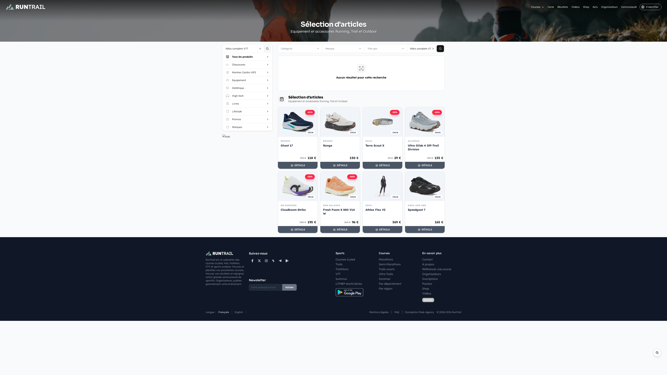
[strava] (273, 260)
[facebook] (252, 260)
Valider (289, 287)
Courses (535, 7)
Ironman (384, 279)
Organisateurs (609, 7)
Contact (427, 259)
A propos (428, 264)
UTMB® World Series (349, 283)
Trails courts (387, 269)
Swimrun (341, 279)
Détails (299, 165)
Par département (390, 283)
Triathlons (342, 269)
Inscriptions (430, 279)
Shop (586, 7)
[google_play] (287, 260)
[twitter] (259, 260)
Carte (551, 7)
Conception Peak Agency (419, 312)
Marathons (386, 259)
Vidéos (575, 7)
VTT (338, 274)
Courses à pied (345, 259)
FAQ (396, 312)
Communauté (629, 7)
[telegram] (280, 260)
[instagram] (266, 260)
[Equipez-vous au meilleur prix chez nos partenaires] (247, 136)
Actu (595, 7)
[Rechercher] (267, 48)
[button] (260, 48)
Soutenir (428, 300)
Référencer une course (436, 269)
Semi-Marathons (390, 264)
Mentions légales (379, 312)
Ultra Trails (386, 274)
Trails (339, 264)
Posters (427, 283)
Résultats (562, 7)
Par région (385, 288)
